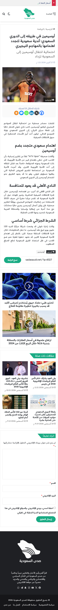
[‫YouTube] (32, 588)
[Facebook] (41, 113)
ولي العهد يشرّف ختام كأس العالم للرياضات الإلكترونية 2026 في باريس (43, 381)
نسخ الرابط (12, 260)
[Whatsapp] (26, 113)
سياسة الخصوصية (46, 605)
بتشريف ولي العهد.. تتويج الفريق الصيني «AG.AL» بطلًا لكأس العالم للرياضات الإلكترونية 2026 (16, 382)
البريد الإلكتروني (48, 495)
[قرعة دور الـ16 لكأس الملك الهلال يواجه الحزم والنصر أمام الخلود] (15, 402)
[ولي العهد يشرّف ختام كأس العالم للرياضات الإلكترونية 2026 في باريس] (43, 368)
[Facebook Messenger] (21, 113)
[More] (16, 113)
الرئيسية (49, 29)
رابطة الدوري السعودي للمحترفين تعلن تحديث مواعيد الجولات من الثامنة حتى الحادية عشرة (44, 415)
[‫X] (36, 588)
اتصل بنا (16, 605)
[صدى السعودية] (29, 13)
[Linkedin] (31, 113)
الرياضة (40, 29)
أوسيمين (40, 252)
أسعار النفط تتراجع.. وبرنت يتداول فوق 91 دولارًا (30, 3)
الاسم (53, 483)
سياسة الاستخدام (29, 605)
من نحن (7, 605)
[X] (36, 113)
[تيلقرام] (22, 588)
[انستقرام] (29, 588)
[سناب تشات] (25, 588)
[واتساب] (18, 588)
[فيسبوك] (39, 588)
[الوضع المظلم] (8, 15)
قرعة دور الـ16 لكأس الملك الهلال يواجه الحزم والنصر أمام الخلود (16, 415)
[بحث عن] (3, 15)
